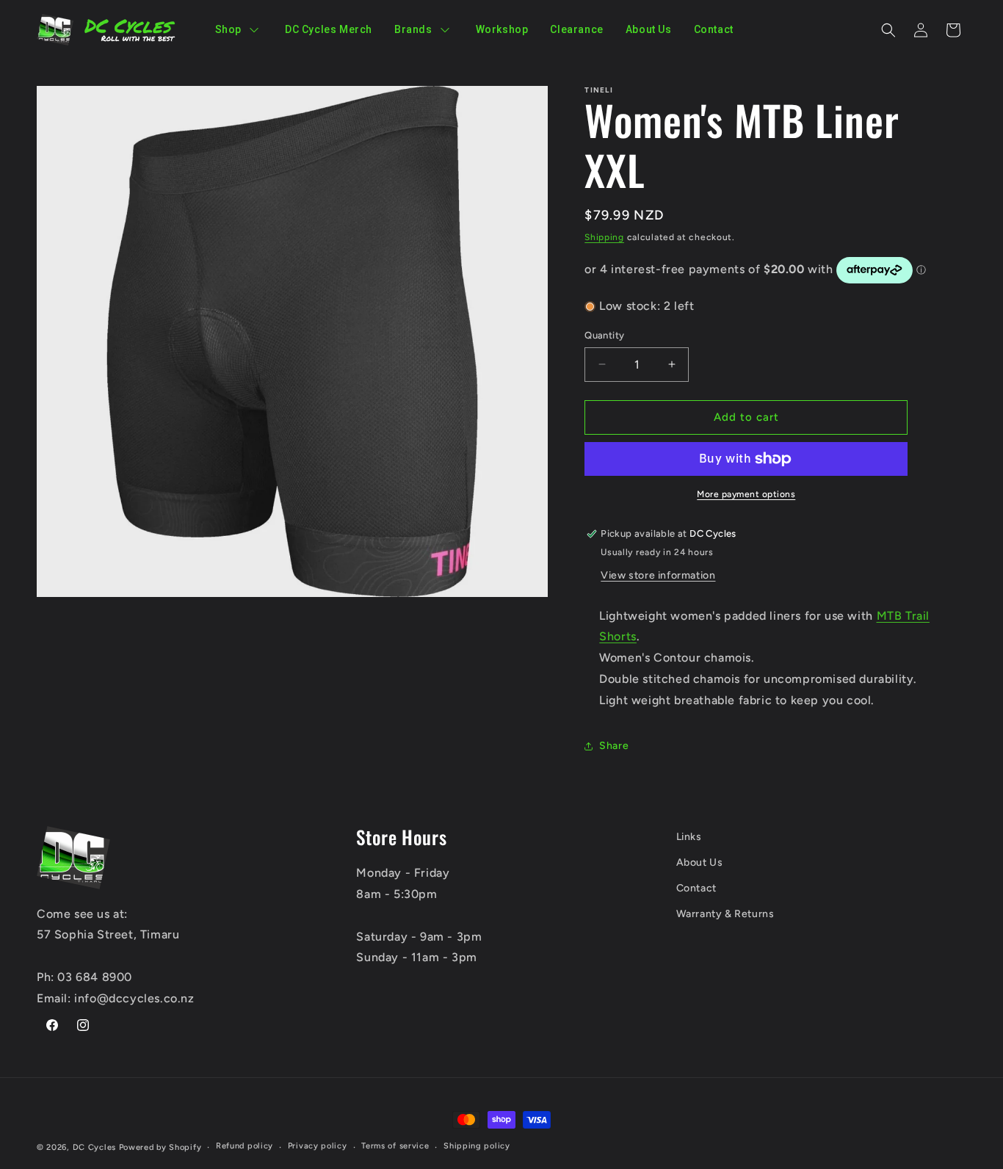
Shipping (604, 237)
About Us (699, 862)
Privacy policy (317, 1146)
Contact (696, 888)
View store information (658, 575)
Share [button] (614, 745)
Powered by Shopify (160, 1147)
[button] (888, 30)
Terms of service (395, 1146)
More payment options (746, 494)
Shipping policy (476, 1146)
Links (689, 836)
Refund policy (244, 1146)
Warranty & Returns (725, 914)
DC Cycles (94, 1147)
